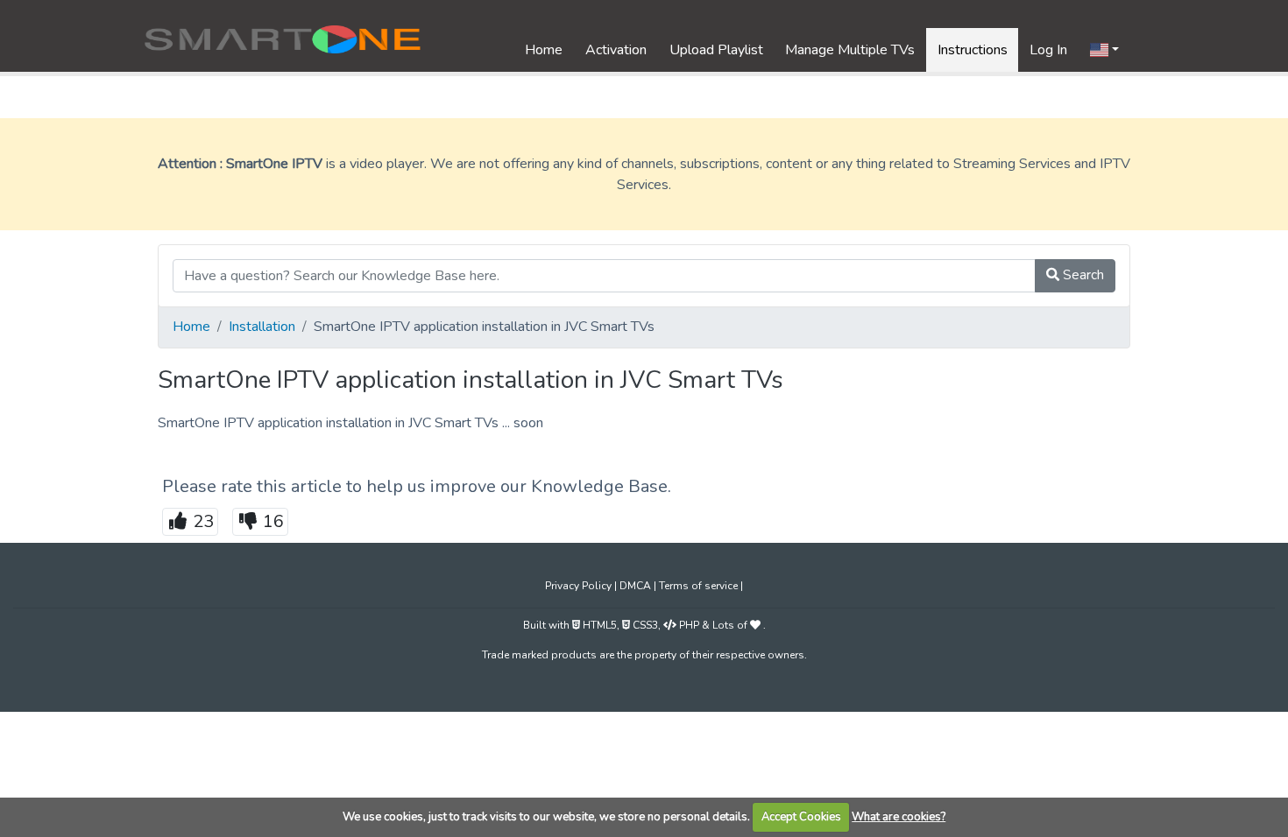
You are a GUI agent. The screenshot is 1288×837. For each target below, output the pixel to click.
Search (1081, 275)
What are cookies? (898, 817)
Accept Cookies (801, 817)
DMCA (636, 586)
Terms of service (699, 586)
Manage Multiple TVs (850, 50)
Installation (262, 326)
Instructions (973, 50)
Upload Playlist (716, 50)
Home (544, 50)
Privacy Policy (579, 586)
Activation (616, 50)
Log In (1048, 50)
